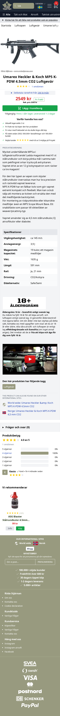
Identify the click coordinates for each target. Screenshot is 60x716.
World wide (25, 543)
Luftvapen (20, 25)
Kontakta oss (11, 601)
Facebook (9, 651)
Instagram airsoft (13, 647)
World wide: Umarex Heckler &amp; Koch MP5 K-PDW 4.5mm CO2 (30, 404)
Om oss (8, 597)
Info (10, 528)
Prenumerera (45, 561)
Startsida (6, 25)
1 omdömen (30, 86)
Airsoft (34, 14)
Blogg (30, 548)
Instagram (10, 643)
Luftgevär (34, 25)
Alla (8, 14)
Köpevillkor (10, 625)
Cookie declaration (14, 605)
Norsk (42, 543)
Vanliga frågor (12, 615)
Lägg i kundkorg (32, 108)
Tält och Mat (20, 14)
